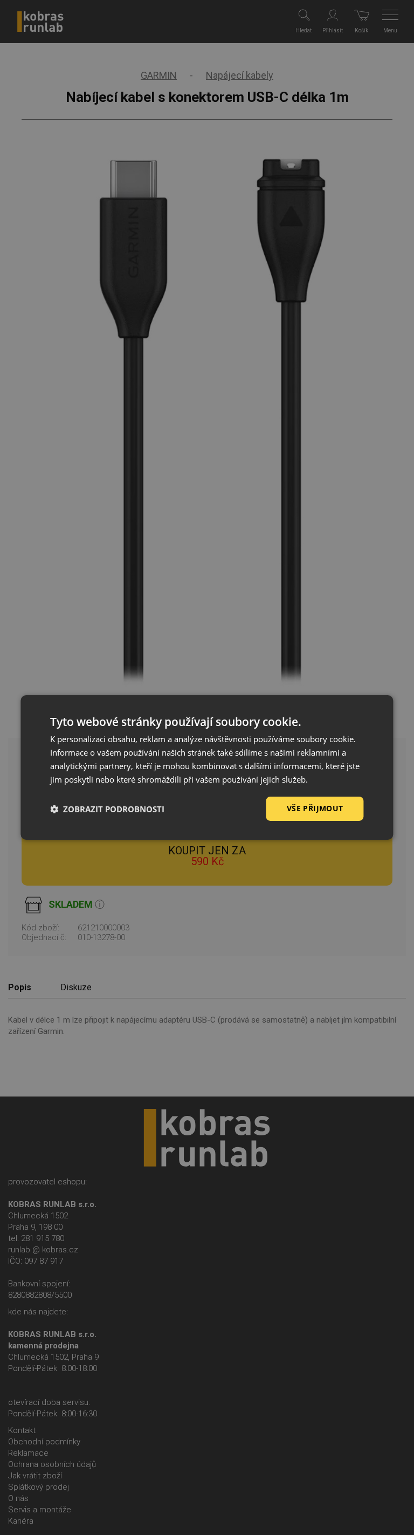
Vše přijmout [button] (315, 808)
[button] (107, 809)
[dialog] (206, 767)
